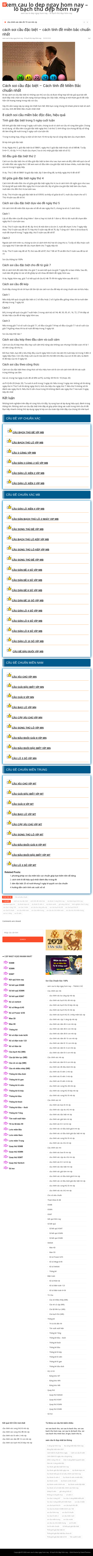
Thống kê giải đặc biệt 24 (56, 1530)
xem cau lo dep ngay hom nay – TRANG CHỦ (65, 986)
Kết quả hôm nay (16, 980)
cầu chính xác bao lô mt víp (60, 1105)
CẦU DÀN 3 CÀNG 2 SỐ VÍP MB (30, 463)
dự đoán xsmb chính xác (56, 1484)
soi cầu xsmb (68, 1519)
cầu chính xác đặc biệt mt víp (60, 1114)
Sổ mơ (12, 1168)
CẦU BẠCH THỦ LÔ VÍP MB (27, 442)
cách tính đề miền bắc (37, 901)
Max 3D (12, 1018)
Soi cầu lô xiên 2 (53, 1516)
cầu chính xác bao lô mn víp (60, 1152)
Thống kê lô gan (16, 1079)
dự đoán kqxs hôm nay (75, 901)
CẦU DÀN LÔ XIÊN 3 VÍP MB (28, 483)
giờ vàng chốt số (64, 904)
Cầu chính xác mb (54, 991)
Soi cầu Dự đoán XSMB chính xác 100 (60, 1509)
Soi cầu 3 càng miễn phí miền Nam (59, 1502)
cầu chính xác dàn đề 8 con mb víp (62, 1034)
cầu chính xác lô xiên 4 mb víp (61, 1081)
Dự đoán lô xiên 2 (53, 1477)
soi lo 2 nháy (7, 913)
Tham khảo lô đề (54, 1200)
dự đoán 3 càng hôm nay (56, 901)
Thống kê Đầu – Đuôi (18, 1107)
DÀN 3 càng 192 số (53, 1460)
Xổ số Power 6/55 (17, 1013)
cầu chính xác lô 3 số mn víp (60, 1124)
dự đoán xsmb (51, 904)
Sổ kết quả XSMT (16, 996)
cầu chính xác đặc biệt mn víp (60, 1167)
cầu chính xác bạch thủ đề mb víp (62, 1000)
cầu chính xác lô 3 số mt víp (60, 1162)
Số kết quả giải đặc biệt (70, 1526)
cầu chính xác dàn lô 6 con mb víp (62, 1053)
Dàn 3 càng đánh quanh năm (74, 1460)
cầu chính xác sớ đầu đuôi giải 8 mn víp (64, 1176)
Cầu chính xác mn (54, 1148)
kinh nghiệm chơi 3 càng (80, 904)
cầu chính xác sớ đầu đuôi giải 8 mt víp (64, 1129)
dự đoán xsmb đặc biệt (76, 1484)
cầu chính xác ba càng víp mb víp (62, 996)
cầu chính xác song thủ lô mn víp (62, 1186)
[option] (48, 22)
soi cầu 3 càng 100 (9, 907)
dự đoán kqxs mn (9, 904)
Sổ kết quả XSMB (16, 985)
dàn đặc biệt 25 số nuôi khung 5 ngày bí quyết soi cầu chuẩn (40, 883)
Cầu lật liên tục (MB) (18, 1057)
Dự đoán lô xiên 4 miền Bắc (73, 1477)
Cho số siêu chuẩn (21, 897)
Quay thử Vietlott (16, 1163)
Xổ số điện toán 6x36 (18, 1035)
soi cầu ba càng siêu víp (39, 907)
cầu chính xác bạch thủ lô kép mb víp (63, 1005)
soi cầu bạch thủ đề (56, 907)
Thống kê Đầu (15, 1096)
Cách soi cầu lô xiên (78, 1453)
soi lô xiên (17, 913)
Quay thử (51, 1390)
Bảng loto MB (54, 1385)
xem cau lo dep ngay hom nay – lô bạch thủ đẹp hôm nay (46, 6)
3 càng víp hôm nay (54, 1446)
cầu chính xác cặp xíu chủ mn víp (62, 1157)
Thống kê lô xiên (16, 1085)
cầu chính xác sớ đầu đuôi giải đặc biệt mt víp (67, 1133)
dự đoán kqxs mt (23, 904)
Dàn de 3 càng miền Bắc (55, 1463)
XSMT (11, 974)
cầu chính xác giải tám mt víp (60, 1119)
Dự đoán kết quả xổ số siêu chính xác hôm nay (64, 1474)
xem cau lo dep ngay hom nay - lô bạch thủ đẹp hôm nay (21, 38)
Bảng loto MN (54, 1381)
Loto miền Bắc (15, 1129)
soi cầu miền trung (37, 910)
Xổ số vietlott (15, 1002)
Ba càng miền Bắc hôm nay (74, 1446)
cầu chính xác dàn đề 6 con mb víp (62, 1029)
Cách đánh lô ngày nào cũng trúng (59, 1456)
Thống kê (13, 1030)
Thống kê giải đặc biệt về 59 (57, 1537)
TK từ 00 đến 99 (16, 1124)
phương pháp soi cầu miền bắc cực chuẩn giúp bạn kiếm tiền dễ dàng (44, 875)
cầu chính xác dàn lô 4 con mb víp (62, 1048)
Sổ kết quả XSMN (16, 991)
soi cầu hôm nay (53, 1512)
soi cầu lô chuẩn (8, 910)
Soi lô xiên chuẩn (53, 1526)
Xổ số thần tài (15, 1046)
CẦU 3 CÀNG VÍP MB (24, 452)
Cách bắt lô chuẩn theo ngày (57, 1453)
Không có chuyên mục (55, 1495)
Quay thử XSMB (16, 1146)
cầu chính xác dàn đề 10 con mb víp (22, 22)
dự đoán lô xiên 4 (38, 904)
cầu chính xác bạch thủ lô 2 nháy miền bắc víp (67, 1015)
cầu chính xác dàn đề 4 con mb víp (62, 1024)
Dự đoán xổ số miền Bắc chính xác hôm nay (63, 1488)
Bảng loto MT (54, 1376)
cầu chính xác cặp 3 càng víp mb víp (63, 1019)
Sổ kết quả (51, 1224)
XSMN (11, 968)
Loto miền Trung (16, 1141)
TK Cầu (50, 1295)
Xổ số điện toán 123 (18, 1041)
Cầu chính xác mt (54, 1100)
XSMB (11, 963)
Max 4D (12, 1024)
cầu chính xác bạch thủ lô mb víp (62, 1010)
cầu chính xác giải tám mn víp (60, 1171)
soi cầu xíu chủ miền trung (75, 910)
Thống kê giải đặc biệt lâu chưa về (59, 1533)
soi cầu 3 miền (23, 907)
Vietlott (50, 1243)
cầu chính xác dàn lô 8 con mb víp (62, 1062)
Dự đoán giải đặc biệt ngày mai (58, 1470)
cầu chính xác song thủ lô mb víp (62, 1095)
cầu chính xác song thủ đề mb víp (62, 1086)
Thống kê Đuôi (15, 1102)
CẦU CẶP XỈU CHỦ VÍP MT (27, 824)
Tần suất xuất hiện (17, 1118)
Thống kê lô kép (16, 1091)
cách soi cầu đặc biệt (21, 901)
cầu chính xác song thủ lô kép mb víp (63, 1091)
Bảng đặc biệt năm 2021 (55, 1449)
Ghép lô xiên (51, 1491)
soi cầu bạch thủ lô (71, 907)
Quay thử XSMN (16, 1152)
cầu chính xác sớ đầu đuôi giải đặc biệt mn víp (67, 1181)
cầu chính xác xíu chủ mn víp (60, 1190)
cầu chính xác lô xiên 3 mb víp (61, 1076)
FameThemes (86, 1552)
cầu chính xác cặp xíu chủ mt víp (61, 1110)
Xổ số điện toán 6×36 (57, 1290)
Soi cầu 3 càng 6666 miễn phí (73, 1498)
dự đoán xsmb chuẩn (68, 1481)
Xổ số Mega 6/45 (16, 1007)
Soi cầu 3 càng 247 (53, 1498)
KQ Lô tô (51, 1371)
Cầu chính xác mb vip (55, 1057)
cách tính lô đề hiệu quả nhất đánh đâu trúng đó (34, 879)
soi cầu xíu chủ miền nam (55, 910)
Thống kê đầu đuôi (17, 1074)
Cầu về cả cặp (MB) (17, 1063)
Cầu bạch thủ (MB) (17, 1052)
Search (23, 939)
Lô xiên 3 (69, 1495)
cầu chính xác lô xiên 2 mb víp (61, 1072)
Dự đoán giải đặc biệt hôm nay (58, 1467)
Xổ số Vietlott (54, 1267)
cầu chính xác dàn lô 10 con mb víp (63, 1043)
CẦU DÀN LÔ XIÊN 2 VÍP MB (28, 473)
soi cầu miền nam (23, 910)
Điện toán (51, 1276)
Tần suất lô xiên (75, 1537)
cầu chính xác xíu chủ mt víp (60, 1143)
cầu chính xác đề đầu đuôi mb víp (62, 1067)
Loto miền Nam (16, 1135)
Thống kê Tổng (16, 1113)
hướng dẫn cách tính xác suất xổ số (28, 887)
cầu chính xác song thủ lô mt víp (62, 1138)
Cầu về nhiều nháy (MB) (19, 1068)
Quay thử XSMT (16, 1157)
